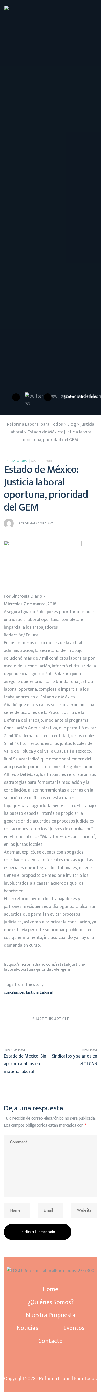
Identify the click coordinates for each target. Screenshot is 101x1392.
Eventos (73, 1328)
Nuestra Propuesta (50, 1315)
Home (50, 1289)
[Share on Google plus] (60, 1031)
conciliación (14, 992)
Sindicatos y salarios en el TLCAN (74, 1061)
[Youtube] (48, 397)
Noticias (27, 1328)
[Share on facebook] (21, 1031)
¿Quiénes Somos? (50, 1302)
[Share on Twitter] (31, 1031)
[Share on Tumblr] (50, 1031)
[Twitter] (50, 1364)
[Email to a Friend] (79, 1031)
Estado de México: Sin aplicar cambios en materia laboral (27, 1061)
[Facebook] (16, 397)
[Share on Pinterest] (69, 1031)
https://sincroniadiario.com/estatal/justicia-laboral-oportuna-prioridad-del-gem (44, 967)
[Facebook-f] (50, 1359)
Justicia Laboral (16, 460)
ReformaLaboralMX (36, 523)
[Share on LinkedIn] (40, 1031)
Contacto (50, 1341)
